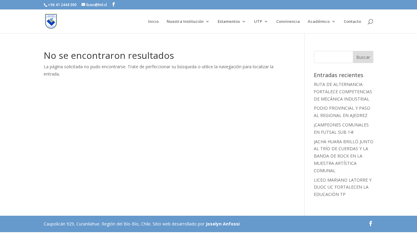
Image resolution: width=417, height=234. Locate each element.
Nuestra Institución (185, 21)
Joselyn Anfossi (223, 224)
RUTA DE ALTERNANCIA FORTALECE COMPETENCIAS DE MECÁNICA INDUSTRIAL (343, 91)
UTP (258, 21)
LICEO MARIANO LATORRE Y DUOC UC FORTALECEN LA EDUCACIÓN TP (343, 187)
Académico (319, 21)
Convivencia (288, 21)
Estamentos (229, 21)
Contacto (352, 21)
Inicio (153, 21)
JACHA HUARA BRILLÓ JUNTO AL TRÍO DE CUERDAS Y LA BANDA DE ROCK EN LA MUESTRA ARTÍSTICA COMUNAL (343, 156)
